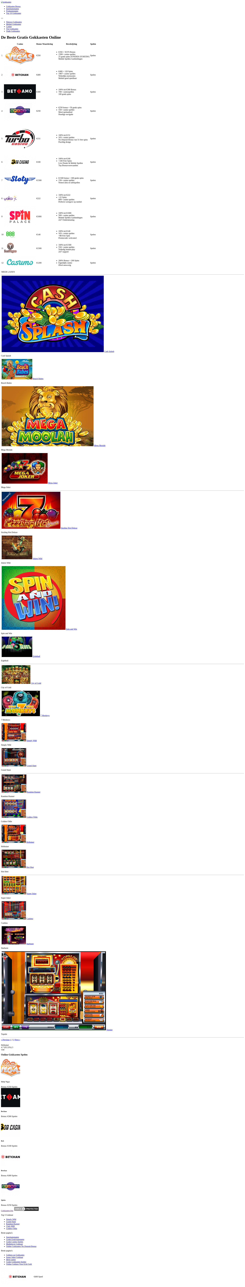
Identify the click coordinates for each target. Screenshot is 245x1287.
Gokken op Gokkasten (15, 1255)
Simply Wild (32, 740)
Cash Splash (109, 351)
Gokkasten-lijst (7, 1211)
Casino (9, 26)
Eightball (36, 656)
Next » (17, 1040)
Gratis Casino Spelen (14, 1242)
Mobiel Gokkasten (13, 24)
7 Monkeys (45, 715)
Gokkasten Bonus (13, 6)
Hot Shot (30, 867)
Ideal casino (11, 1259)
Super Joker (31, 893)
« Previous (5, 1040)
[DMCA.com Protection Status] (26, 1211)
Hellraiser (30, 842)
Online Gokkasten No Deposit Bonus (21, 1246)
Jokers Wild (37, 558)
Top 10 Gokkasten (13, 13)
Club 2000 (10, 1226)
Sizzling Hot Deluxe (69, 528)
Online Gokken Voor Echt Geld (19, 1264)
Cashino (30, 919)
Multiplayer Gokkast (14, 1244)
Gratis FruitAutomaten (15, 1239)
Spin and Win (71, 629)
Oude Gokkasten (13, 31)
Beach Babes (38, 379)
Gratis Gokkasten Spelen (16, 1262)
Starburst (30, 944)
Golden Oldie (32, 817)
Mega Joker (53, 483)
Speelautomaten (12, 9)
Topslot (109, 1030)
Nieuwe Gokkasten (14, 22)
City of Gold (36, 683)
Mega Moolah (99, 445)
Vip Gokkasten (12, 29)
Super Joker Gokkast (14, 1257)
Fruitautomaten (12, 11)
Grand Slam (31, 766)
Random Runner (33, 792)
